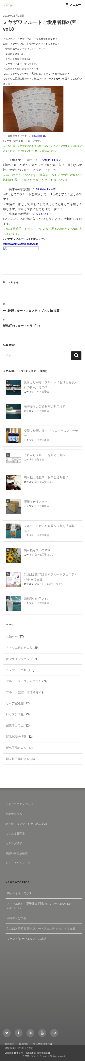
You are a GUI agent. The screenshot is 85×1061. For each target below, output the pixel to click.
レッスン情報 (15, 714)
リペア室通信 (42, 391)
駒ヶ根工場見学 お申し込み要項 (46, 477)
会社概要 (9, 1043)
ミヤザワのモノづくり (19, 804)
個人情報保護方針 (42, 1043)
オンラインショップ (19, 658)
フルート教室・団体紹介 (22, 692)
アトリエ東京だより (19, 647)
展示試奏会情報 (16, 736)
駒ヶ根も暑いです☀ (37, 550)
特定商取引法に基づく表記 (19, 1048)
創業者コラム (15, 725)
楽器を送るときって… (39, 501)
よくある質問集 (15, 833)
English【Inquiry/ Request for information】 (28, 1052)
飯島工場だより (16, 747)
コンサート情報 (16, 670)
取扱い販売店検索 (17, 853)
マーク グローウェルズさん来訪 (26, 938)
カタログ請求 (14, 843)
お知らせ (13, 282)
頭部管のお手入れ (36, 598)
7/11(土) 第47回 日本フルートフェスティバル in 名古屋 (41, 928)
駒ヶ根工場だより (44, 481)
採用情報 (23, 1043)
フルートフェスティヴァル (49, 583)
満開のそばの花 (16, 918)
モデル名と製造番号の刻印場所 (44, 406)
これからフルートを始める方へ (44, 455)
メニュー (75, 4)
